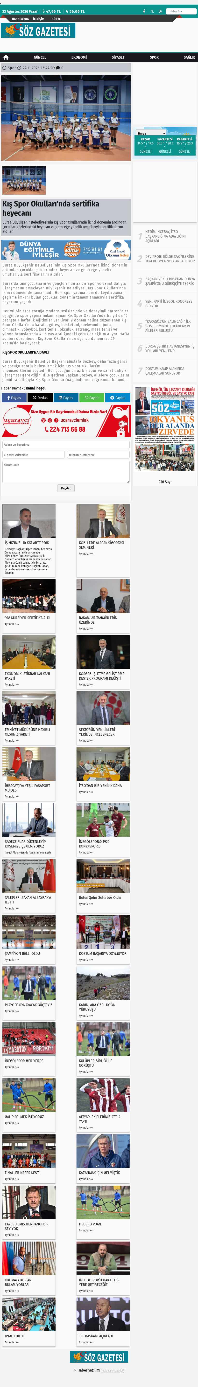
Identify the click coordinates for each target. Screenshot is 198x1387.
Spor (154, 57)
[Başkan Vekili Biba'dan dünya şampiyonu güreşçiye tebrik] (165, 281)
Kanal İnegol (35, 388)
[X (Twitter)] (152, 11)
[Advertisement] (165, 192)
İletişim (38, 19)
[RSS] (160, 11)
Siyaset (118, 57)
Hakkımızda (20, 19)
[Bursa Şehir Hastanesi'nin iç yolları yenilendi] (165, 348)
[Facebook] (144, 11)
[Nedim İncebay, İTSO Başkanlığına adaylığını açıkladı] (165, 236)
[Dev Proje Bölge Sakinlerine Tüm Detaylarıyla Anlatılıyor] (165, 259)
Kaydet (66, 488)
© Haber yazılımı (87, 1370)
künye (56, 19)
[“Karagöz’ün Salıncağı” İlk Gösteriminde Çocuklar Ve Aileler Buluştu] (165, 326)
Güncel (40, 57)
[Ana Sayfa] (6, 57)
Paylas (16, 398)
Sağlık (189, 57)
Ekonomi (79, 57)
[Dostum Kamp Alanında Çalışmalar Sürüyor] (165, 371)
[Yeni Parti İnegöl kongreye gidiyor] (165, 304)
